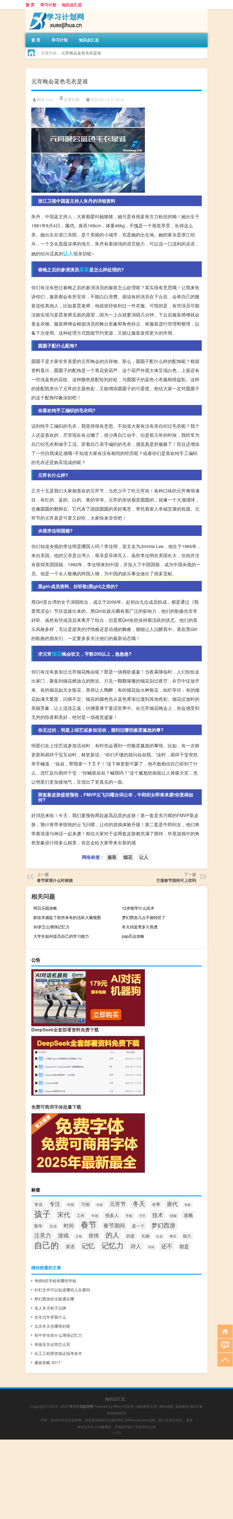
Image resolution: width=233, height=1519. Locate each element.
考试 (172, 1235)
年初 (94, 1215)
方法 (53, 1226)
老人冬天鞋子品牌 (50, 1308)
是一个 (138, 1225)
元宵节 (118, 1203)
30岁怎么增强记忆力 (51, 927)
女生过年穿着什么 (50, 1317)
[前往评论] (223, 1345)
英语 (70, 1246)
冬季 (156, 1204)
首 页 (30, 4)
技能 (173, 1215)
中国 (70, 1204)
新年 (38, 1226)
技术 (157, 1214)
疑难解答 (182, 1406)
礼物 (145, 1236)
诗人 (135, 1246)
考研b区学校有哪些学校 (55, 1280)
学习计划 (48, 4)
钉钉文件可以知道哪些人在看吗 (62, 1290)
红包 (159, 1236)
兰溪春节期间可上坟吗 (176, 880)
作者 (100, 1204)
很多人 (112, 1215)
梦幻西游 (163, 1224)
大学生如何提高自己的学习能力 (61, 936)
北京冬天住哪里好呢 (52, 1326)
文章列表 (49, 53)
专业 (38, 1204)
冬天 (139, 1203)
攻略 (188, 1214)
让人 (68, 253)
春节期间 (114, 1225)
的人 (112, 1234)
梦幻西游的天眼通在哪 (54, 1299)
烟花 (57, 653)
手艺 (142, 1215)
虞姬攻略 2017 (47, 1362)
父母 (79, 1236)
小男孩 (116, 1432)
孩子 (42, 1213)
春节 (89, 1224)
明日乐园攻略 (45, 908)
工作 (81, 1215)
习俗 (85, 1204)
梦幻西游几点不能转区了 (144, 917)
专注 (54, 1203)
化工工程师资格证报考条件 (58, 1353)
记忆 (88, 1245)
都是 (184, 1246)
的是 (130, 1235)
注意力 (42, 1235)
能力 (187, 1236)
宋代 (63, 1214)
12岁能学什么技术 (138, 908)
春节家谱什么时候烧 (55, 880)
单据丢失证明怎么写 (52, 1344)
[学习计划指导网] (55, 11)
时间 (69, 1225)
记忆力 (112, 1245)
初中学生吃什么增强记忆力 (58, 1335)
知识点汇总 (72, 4)
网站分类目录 (123, 1406)
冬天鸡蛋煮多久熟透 (140, 927)
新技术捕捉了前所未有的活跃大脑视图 (67, 917)
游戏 (63, 1235)
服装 (84, 269)
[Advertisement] (116, 1479)
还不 (166, 1246)
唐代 (172, 1203)
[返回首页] (223, 1331)
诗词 (151, 1247)
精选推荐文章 (146, 1406)
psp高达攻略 (133, 936)
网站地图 (166, 1406)
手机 (129, 1215)
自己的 (46, 1245)
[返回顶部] (223, 1359)
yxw (49, 100)
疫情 (94, 1235)
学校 (187, 1205)
